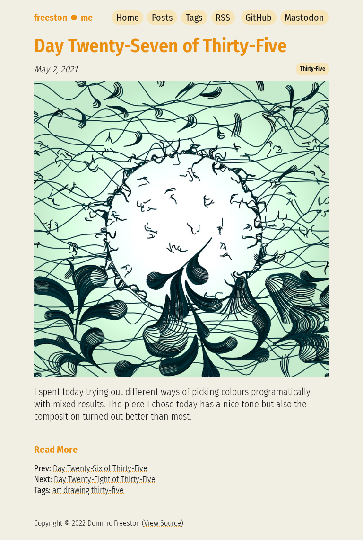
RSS (223, 17)
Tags (194, 17)
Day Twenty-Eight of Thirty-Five (105, 480)
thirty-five (107, 490)
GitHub (258, 17)
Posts (162, 17)
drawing (76, 490)
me (87, 17)
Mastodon (304, 17)
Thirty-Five (312, 68)
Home (127, 17)
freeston (50, 17)
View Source (162, 523)
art (56, 490)
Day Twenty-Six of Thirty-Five (100, 469)
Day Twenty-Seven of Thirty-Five (160, 46)
